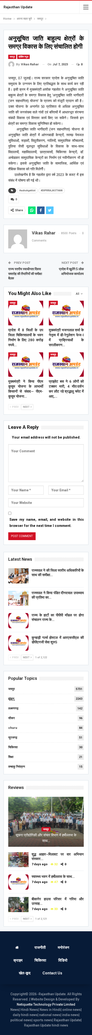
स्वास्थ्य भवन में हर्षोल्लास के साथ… (53, 876)
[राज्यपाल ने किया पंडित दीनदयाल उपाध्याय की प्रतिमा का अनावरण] (18, 598)
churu (12, 728)
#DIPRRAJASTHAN (52, 190)
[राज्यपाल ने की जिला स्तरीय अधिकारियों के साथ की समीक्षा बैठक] (18, 575)
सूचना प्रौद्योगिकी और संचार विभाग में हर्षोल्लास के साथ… (46, 838)
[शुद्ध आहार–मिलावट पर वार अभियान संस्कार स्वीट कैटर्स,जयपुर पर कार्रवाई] (18, 859)
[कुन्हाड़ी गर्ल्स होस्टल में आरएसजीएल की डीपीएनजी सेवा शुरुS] (18, 643)
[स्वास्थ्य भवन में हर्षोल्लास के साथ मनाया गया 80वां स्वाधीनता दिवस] (18, 882)
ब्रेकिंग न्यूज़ (23, 56)
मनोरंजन (63, 947)
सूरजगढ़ (12, 737)
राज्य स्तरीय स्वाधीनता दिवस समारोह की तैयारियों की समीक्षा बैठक (25, 273)
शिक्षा (10, 757)
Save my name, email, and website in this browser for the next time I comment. (46, 522)
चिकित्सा (13, 747)
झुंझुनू (11, 698)
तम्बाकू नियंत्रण (16, 766)
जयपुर (12, 56)
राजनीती (40, 947)
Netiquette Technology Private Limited (46, 1004)
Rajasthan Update (18, 7)
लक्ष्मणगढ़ (13, 708)
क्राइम (17, 960)
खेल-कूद (24, 973)
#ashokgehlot (27, 190)
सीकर (11, 718)
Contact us (52, 973)
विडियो (62, 960)
